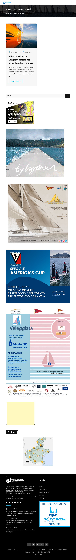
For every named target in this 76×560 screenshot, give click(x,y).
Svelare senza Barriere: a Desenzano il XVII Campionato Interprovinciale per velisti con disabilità (19, 522)
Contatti (41, 498)
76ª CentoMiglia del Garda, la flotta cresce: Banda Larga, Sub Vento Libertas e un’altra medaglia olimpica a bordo (21, 513)
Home (9, 13)
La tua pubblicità (44, 492)
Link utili (41, 495)
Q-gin (40, 554)
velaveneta (28, 52)
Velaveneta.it (43, 489)
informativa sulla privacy (15, 498)
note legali (29, 493)
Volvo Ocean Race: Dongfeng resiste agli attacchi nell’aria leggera (21, 59)
